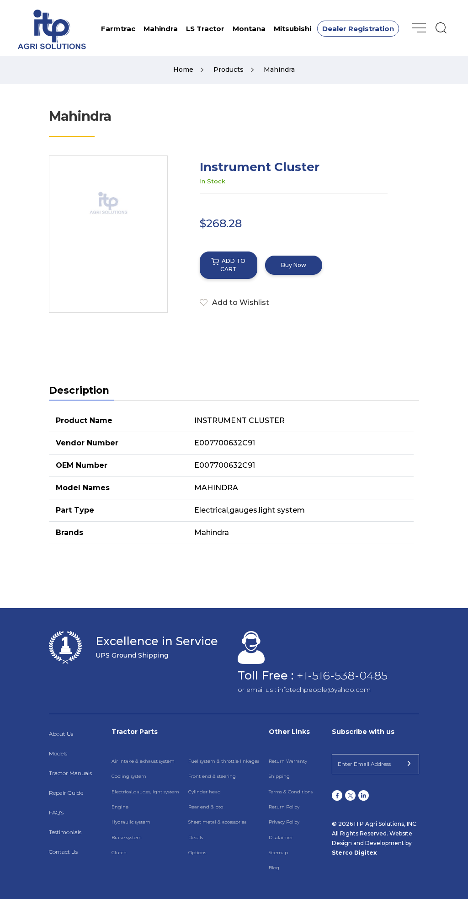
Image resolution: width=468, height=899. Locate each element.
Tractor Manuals (70, 773)
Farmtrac (118, 28)
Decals (195, 837)
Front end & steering (212, 776)
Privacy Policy (284, 822)
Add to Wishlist (240, 302)
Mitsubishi (292, 28)
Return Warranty (288, 761)
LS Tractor (205, 28)
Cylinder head (204, 792)
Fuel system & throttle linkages (223, 761)
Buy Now (293, 265)
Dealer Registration (358, 28)
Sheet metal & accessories (217, 822)
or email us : (258, 689)
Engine (120, 807)
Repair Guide (66, 792)
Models (58, 753)
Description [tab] (79, 390)
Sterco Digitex (354, 852)
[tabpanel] (234, 477)
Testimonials (65, 832)
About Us (61, 733)
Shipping (279, 776)
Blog (274, 868)
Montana (249, 28)
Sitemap (278, 853)
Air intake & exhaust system (143, 761)
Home (184, 69)
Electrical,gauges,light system (145, 792)
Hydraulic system (131, 822)
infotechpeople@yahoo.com (324, 689)
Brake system (127, 837)
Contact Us (63, 851)
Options (197, 853)
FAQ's (56, 812)
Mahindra (161, 28)
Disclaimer (281, 837)
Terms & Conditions (291, 792)
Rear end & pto (205, 807)
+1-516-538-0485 (342, 675)
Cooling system (129, 776)
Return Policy (284, 807)
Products (229, 69)
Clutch (119, 853)
